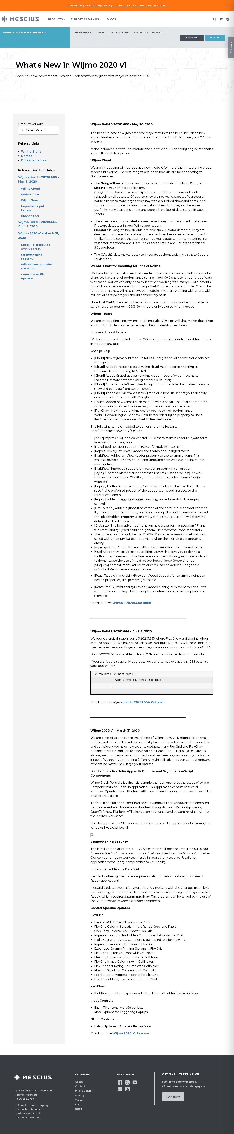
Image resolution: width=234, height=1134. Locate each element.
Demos (26, 156)
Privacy (79, 1095)
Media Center (84, 1090)
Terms (79, 1099)
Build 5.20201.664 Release (142, 702)
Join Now (173, 1096)
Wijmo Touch (30, 200)
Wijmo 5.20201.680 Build (131, 603)
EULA (78, 1104)
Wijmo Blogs (31, 151)
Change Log (30, 216)
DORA (78, 1109)
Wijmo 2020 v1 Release (130, 1033)
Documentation (33, 160)
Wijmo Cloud (30, 188)
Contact (80, 1086)
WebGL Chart (31, 194)
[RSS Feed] (127, 1088)
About (79, 1081)
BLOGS (111, 19)
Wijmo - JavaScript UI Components (24, 32)
